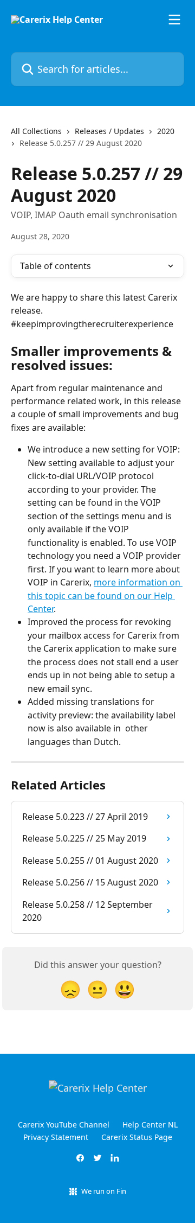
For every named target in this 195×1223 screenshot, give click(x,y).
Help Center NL (150, 1124)
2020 (165, 131)
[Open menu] (174, 19)
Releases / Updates (109, 131)
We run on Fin (103, 1191)
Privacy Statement (55, 1137)
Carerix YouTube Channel (63, 1124)
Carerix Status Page (136, 1137)
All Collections (36, 131)
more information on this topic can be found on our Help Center (105, 595)
